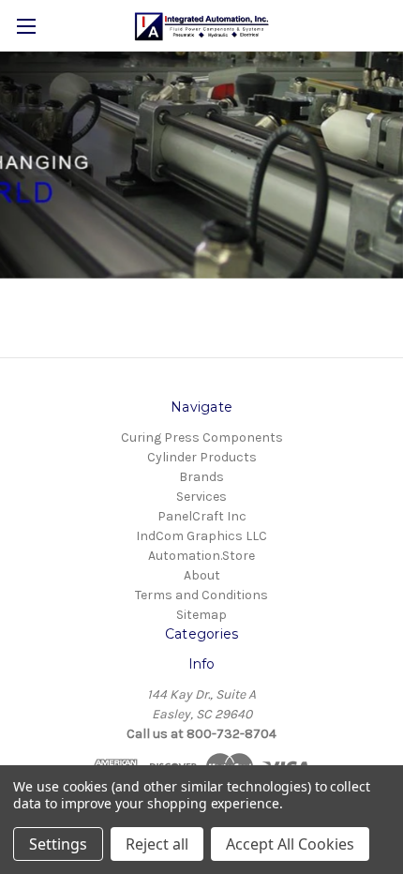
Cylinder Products (202, 457)
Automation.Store (201, 556)
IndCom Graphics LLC (201, 536)
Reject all (157, 844)
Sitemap (201, 615)
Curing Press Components (202, 437)
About (202, 575)
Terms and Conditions (201, 595)
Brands (201, 477)
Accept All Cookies (290, 844)
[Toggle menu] (26, 26)
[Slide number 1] (201, 165)
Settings (58, 844)
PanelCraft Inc (201, 516)
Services (201, 497)
